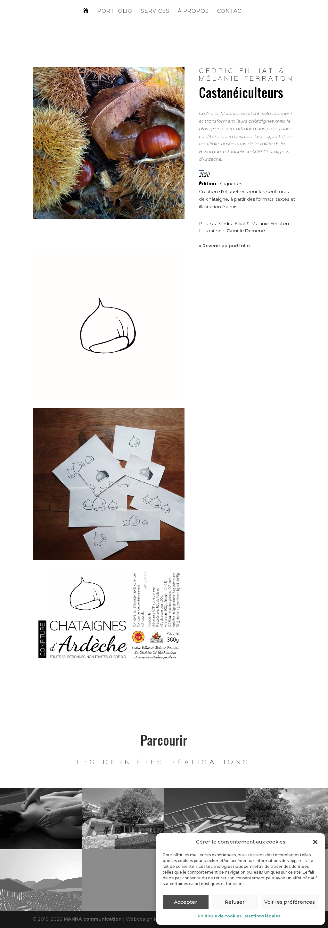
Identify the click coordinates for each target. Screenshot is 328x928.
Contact (231, 11)
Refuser (235, 902)
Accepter (185, 902)
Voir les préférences (289, 902)
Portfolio (115, 11)
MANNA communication (93, 919)
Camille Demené (245, 231)
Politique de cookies (220, 916)
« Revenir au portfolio (224, 246)
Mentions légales (262, 916)
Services (155, 11)
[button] (315, 842)
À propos (193, 11)
